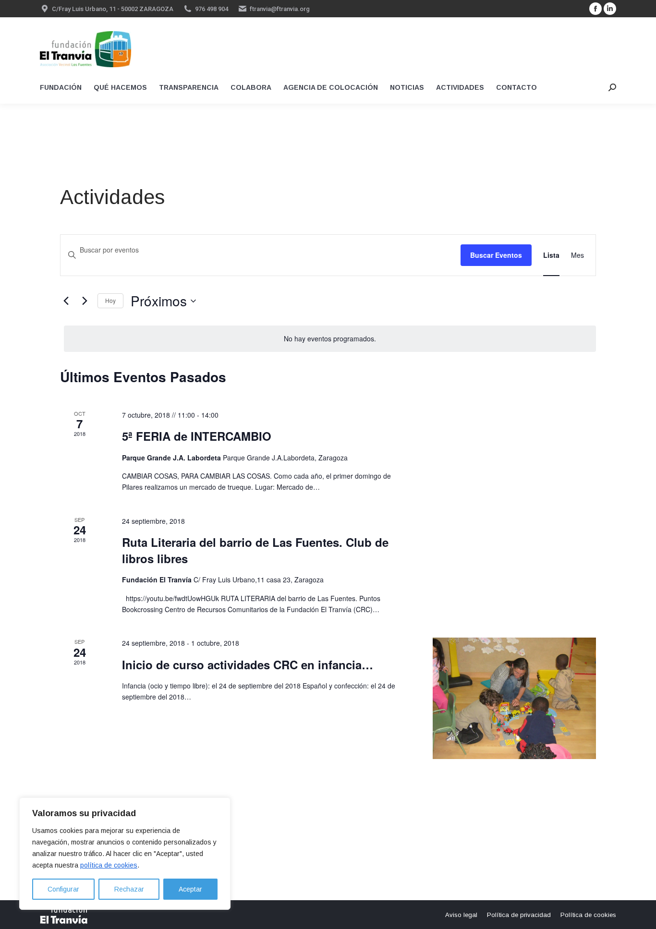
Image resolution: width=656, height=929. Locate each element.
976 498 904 (211, 8)
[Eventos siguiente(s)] (84, 301)
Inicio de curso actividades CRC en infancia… (247, 664)
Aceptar (190, 889)
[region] (125, 853)
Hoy (110, 300)
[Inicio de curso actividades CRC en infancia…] (514, 698)
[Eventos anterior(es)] (66, 301)
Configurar (63, 889)
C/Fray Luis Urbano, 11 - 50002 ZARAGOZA (112, 8)
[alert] (330, 339)
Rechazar (129, 889)
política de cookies (108, 865)
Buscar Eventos (496, 255)
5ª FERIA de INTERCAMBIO (196, 436)
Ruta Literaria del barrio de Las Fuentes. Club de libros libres (255, 550)
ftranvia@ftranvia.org (280, 8)
